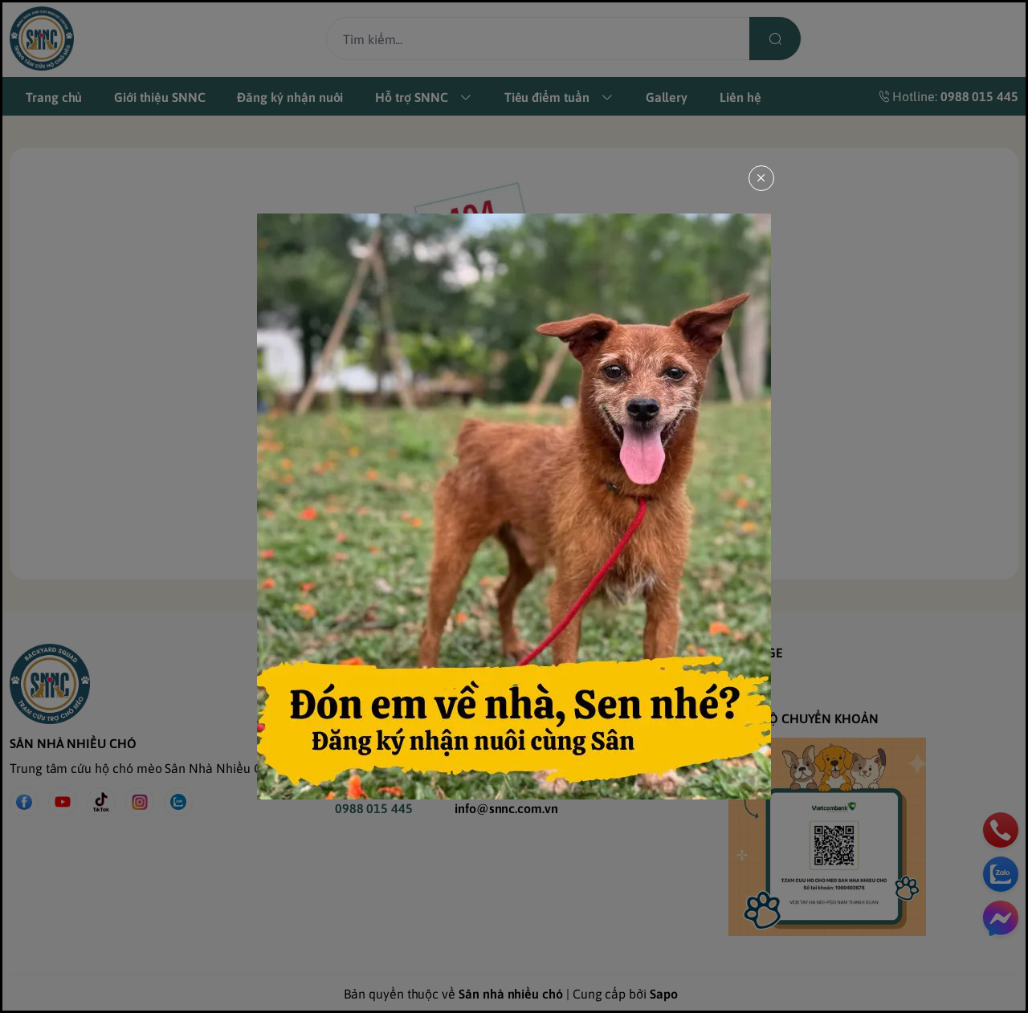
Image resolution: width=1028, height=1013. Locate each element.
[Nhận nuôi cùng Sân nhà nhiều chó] (514, 506)
